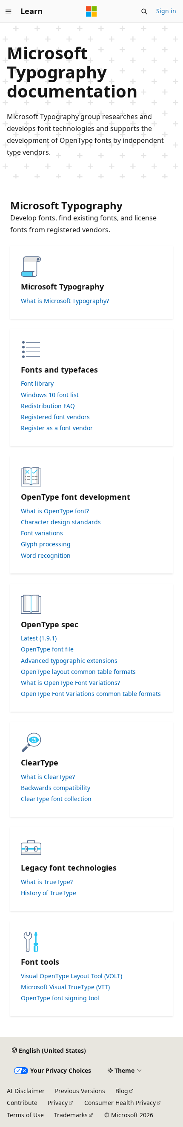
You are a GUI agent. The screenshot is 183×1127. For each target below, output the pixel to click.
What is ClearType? (48, 777)
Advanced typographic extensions (69, 661)
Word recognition (46, 555)
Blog (121, 1091)
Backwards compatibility (55, 788)
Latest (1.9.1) (39, 638)
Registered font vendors (55, 417)
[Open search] (144, 11)
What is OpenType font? (55, 511)
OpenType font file (47, 649)
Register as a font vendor (57, 428)
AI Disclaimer (26, 1091)
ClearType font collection (56, 799)
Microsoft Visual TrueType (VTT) (65, 987)
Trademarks (71, 1115)
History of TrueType (48, 893)
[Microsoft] (91, 11)
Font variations (42, 533)
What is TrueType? (47, 882)
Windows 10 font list (50, 395)
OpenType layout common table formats (78, 672)
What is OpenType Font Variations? (70, 683)
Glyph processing (46, 544)
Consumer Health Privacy (120, 1103)
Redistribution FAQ (48, 406)
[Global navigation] (8, 11)
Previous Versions (80, 1091)
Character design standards (61, 522)
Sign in (166, 11)
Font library (37, 383)
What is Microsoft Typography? (65, 301)
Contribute (22, 1103)
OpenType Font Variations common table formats (91, 694)
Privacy (58, 1103)
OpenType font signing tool (60, 998)
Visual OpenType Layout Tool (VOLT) (71, 976)
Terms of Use (25, 1115)
